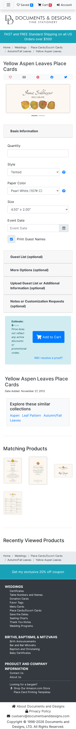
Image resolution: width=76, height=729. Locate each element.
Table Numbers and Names (26, 594)
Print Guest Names (31, 239)
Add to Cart (51, 337)
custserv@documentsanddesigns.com (41, 716)
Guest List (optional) (26, 257)
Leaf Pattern (31, 415)
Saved (26, 4)
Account (66, 4)
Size (10, 202)
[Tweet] (66, 77)
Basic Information (24, 131)
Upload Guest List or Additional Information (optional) (34, 285)
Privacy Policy (40, 711)
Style (11, 164)
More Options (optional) (29, 270)
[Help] (64, 172)
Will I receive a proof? (48, 358)
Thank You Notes (20, 622)
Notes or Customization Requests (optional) (37, 303)
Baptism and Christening (25, 649)
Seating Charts (19, 618)
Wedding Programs (21, 625)
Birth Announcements (23, 641)
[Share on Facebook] (52, 77)
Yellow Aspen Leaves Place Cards (34, 66)
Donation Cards (19, 598)
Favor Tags (17, 602)
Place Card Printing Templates (32, 692)
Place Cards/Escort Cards (47, 47)
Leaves (15, 420)
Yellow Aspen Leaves (48, 51)
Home (6, 47)
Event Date (16, 220)
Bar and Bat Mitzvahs (23, 645)
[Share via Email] (24, 77)
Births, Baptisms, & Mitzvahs (31, 637)
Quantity (13, 146)
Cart (46, 4)
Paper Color (16, 183)
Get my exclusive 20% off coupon (38, 572)
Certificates (17, 591)
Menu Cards (17, 606)
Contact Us (17, 673)
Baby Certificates (20, 652)
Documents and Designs (38, 20)
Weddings (21, 47)
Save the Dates (19, 614)
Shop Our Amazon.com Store (31, 688)
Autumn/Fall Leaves (19, 51)
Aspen (14, 415)
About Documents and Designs (40, 706)
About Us (15, 677)
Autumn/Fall (53, 415)
